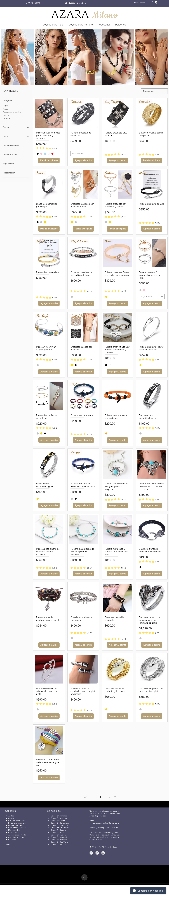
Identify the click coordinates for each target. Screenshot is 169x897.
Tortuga (6, 115)
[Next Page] (109, 797)
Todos (5, 106)
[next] (162, 59)
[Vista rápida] (49, 113)
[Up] (84, 877)
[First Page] (85, 797)
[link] (46, 148)
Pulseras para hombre (12, 112)
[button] (155, 2)
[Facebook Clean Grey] (91, 853)
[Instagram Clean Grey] (103, 853)
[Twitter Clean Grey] (97, 853)
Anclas (5, 109)
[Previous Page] (91, 797)
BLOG (7, 844)
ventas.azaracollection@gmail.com (104, 823)
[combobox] (154, 91)
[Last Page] (115, 797)
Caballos (6, 118)
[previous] (7, 59)
